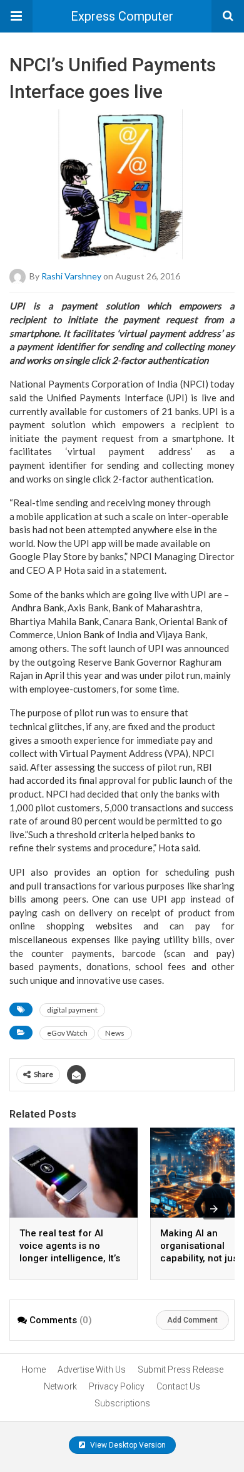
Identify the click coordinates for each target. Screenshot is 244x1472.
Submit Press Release (180, 1369)
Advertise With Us (92, 1369)
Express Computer (122, 16)
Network (60, 1386)
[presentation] (214, 1208)
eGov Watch (67, 1033)
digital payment (72, 1009)
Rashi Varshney (71, 276)
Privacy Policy (117, 1386)
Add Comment (192, 1320)
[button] (16, 16)
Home (33, 1369)
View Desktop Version (127, 1445)
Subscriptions (122, 1403)
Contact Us (178, 1386)
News (115, 1033)
